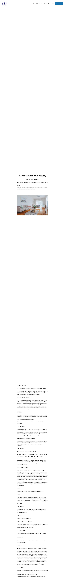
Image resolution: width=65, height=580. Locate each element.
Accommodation (32, 3)
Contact (45, 3)
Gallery (37, 3)
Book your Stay (59, 3)
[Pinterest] (52, 3)
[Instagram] (48, 3)
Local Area (41, 3)
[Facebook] (50, 3)
